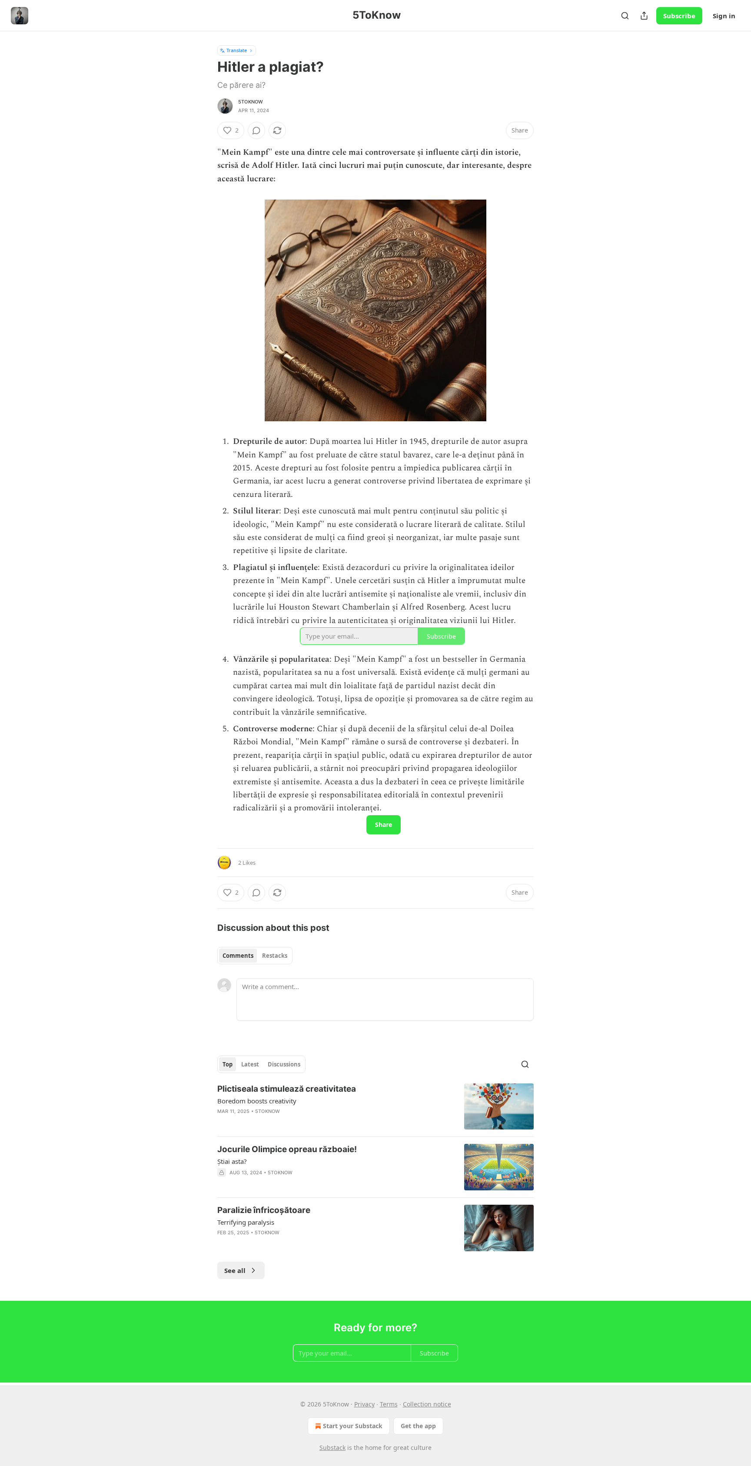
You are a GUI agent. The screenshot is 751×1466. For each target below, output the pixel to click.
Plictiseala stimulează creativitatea (286, 1089)
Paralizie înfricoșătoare (263, 1210)
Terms (389, 1404)
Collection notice (427, 1404)
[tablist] (254, 955)
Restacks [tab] (274, 956)
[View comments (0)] (256, 130)
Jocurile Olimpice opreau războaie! (287, 1149)
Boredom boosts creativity (256, 1100)
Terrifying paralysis (245, 1222)
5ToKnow (250, 102)
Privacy (364, 1404)
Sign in (724, 15)
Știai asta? (232, 1161)
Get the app (418, 1426)
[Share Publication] (644, 15)
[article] (375, 1106)
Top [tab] (228, 1064)
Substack (332, 1447)
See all (235, 1270)
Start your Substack (352, 1426)
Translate (236, 50)
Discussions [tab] (284, 1064)
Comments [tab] (238, 956)
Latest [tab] (250, 1064)
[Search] (625, 15)
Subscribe (679, 15)
